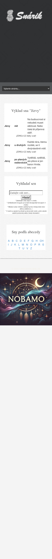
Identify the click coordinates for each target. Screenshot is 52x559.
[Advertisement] (26, 56)
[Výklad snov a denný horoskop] (26, 299)
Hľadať (26, 197)
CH (41, 240)
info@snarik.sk (31, 268)
